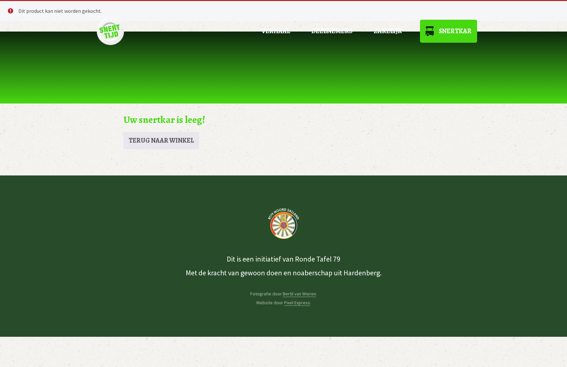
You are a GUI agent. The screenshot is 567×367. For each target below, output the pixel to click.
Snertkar (455, 31)
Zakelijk (388, 31)
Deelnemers (331, 31)
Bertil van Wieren (299, 294)
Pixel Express (297, 303)
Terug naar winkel (161, 140)
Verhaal (276, 31)
